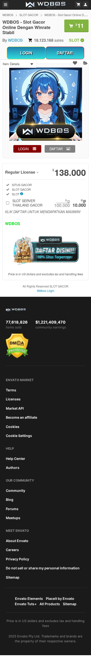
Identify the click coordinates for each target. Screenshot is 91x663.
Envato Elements (29, 598)
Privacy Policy (17, 559)
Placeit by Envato (60, 598)
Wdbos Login (45, 290)
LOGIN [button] (23, 148)
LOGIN (26, 53)
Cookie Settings (19, 436)
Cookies (12, 427)
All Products (50, 604)
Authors (12, 467)
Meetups (13, 518)
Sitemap (12, 577)
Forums (12, 509)
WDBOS (7, 15)
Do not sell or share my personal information (43, 568)
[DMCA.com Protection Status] (17, 357)
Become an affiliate (21, 417)
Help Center (15, 458)
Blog (9, 499)
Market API (15, 408)
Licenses (13, 399)
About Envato (17, 541)
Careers (12, 550)
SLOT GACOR (28, 15)
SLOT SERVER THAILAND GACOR (49, 202)
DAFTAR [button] (56, 148)
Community (15, 490)
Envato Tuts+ (26, 604)
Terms (11, 390)
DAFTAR (65, 53)
